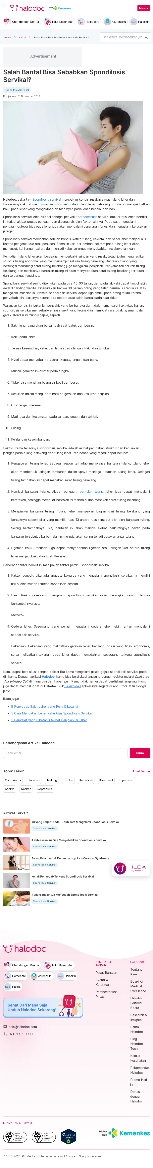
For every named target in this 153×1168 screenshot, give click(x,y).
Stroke (68, 780)
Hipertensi (126, 780)
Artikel (22, 37)
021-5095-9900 (18, 1034)
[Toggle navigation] (5, 8)
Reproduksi (45, 789)
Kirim (140, 753)
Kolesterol (106, 780)
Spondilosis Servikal (17, 90)
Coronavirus (13, 780)
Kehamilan (86, 780)
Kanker (26, 789)
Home (7, 37)
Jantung (51, 780)
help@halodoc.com (20, 1027)
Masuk (143, 8)
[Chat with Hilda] (131, 868)
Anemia (10, 789)
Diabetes (34, 780)
